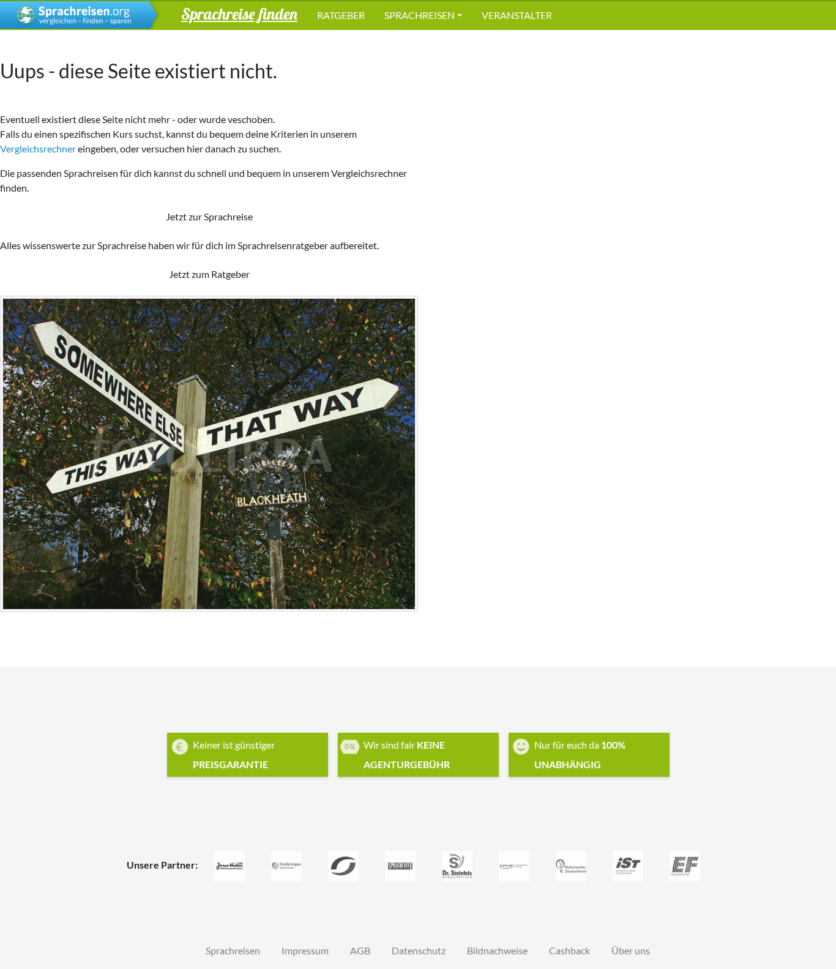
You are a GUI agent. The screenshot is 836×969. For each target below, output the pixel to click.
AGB (360, 950)
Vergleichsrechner (38, 148)
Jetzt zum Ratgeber (209, 274)
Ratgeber (341, 15)
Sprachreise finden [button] (239, 13)
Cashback (569, 950)
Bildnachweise (497, 950)
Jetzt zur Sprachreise (209, 216)
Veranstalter (517, 15)
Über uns (630, 950)
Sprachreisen (419, 15)
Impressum (305, 950)
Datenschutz (419, 950)
